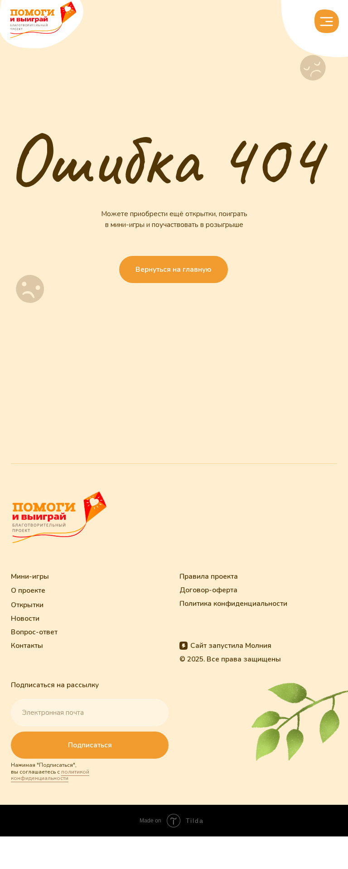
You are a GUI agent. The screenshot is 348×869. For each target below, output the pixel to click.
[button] (326, 21)
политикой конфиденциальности (50, 775)
